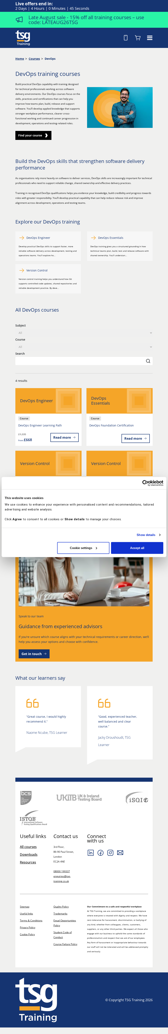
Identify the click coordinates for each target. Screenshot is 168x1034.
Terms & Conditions (31, 920)
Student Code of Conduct (62, 935)
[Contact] (120, 852)
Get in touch (32, 654)
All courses (28, 847)
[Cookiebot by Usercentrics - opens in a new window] (145, 483)
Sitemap (24, 906)
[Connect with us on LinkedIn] (90, 852)
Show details (146, 535)
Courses (34, 59)
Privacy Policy (27, 927)
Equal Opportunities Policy (64, 923)
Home (19, 59)
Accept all (137, 547)
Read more (62, 437)
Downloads (28, 854)
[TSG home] (23, 37)
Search (20, 353)
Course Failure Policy (65, 944)
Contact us (65, 836)
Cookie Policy (27, 934)
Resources (28, 862)
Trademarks (60, 913)
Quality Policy (61, 906)
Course (20, 339)
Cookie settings (81, 547)
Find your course (30, 135)
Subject (20, 325)
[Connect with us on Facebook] (100, 852)
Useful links (26, 913)
